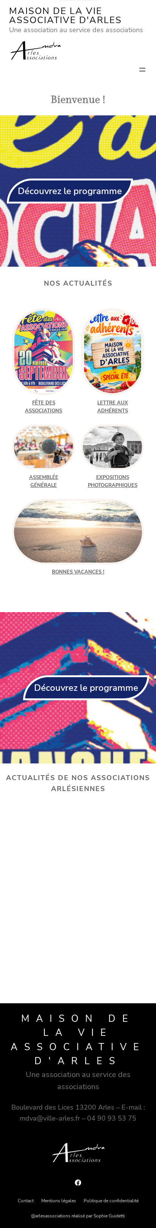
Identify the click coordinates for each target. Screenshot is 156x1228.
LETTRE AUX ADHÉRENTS (112, 406)
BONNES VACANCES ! (78, 572)
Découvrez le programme (70, 191)
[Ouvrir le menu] (142, 69)
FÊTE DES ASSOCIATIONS (43, 406)
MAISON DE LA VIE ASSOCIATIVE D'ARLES (65, 15)
